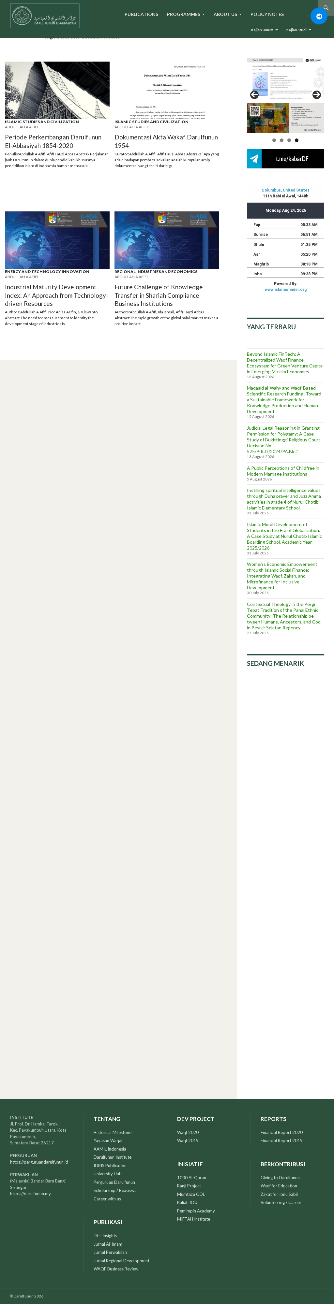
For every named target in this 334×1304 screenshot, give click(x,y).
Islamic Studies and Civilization (42, 121)
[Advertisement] (285, 782)
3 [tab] (289, 140)
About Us (225, 14)
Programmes (183, 14)
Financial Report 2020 (282, 1132)
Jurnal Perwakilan (110, 1252)
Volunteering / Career (281, 1202)
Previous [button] (254, 95)
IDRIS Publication (110, 1165)
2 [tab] (281, 140)
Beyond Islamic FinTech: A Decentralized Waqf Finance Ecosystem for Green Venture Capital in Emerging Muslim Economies (285, 362)
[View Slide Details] (285, 94)
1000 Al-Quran (191, 1177)
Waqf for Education (279, 1185)
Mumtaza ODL (191, 1194)
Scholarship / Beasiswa (115, 1190)
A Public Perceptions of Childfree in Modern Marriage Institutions (283, 471)
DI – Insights (105, 1235)
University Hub (108, 1173)
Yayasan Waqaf (108, 1140)
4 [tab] (296, 140)
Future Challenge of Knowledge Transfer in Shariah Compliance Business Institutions (158, 295)
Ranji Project (189, 1185)
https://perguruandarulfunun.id (39, 1162)
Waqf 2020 (188, 1132)
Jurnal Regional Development (121, 1260)
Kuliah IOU (187, 1202)
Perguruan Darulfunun (114, 1182)
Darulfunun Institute (112, 1157)
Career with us (107, 1198)
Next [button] (316, 95)
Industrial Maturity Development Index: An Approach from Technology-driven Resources (56, 295)
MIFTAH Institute (193, 1219)
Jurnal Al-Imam (108, 1244)
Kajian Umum (262, 30)
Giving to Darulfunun (280, 1177)
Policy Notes (267, 14)
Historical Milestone (112, 1132)
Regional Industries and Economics (155, 271)
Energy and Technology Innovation (47, 271)
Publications (141, 14)
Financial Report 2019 (282, 1140)
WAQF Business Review (116, 1268)
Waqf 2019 (188, 1140)
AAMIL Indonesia (110, 1149)
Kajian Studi (296, 30)
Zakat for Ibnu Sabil (279, 1194)
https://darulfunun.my (30, 1193)
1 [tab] (274, 140)
